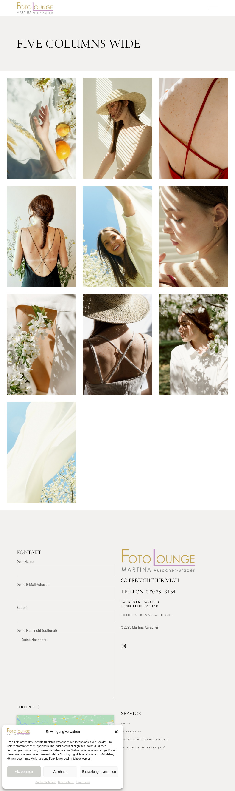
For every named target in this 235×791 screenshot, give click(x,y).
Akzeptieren (24, 772)
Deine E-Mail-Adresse (33, 585)
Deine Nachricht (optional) (37, 631)
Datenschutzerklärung (144, 739)
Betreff (22, 608)
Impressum (83, 782)
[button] (116, 731)
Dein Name (25, 562)
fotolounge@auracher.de (147, 615)
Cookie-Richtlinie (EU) (143, 747)
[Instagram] (123, 648)
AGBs (126, 723)
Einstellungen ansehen (99, 772)
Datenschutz (66, 782)
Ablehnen (60, 772)
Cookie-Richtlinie (45, 782)
